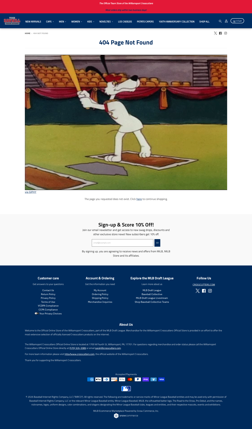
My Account (100, 290)
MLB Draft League (152, 290)
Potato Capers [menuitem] (145, 21)
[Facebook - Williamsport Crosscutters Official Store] (220, 33)
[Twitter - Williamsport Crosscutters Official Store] (215, 33)
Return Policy (48, 294)
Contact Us (48, 290)
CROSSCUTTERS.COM (204, 284)
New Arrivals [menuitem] (33, 21)
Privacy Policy (48, 298)
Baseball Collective (152, 294)
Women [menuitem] (75, 21)
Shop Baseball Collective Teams (152, 301)
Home (27, 33)
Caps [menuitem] (49, 21)
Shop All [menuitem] (204, 21)
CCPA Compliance (48, 309)
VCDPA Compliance (48, 305)
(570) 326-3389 (77, 348)
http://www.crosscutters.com (79, 354)
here (139, 199)
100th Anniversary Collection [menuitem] (176, 21)
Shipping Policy (100, 298)
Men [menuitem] (61, 21)
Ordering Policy (100, 294)
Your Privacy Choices (50, 313)
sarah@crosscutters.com (108, 348)
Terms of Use (48, 301)
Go (157, 242)
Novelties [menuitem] (105, 21)
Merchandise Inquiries (100, 301)
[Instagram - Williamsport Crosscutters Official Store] (225, 33)
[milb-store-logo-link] (126, 390)
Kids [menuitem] (89, 21)
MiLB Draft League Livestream (152, 298)
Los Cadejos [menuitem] (125, 21)
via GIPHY (30, 192)
